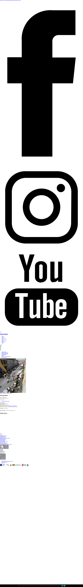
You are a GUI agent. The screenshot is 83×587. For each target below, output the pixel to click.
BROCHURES (13, 0)
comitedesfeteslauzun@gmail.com (12, 406)
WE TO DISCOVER (5, 353)
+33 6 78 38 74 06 (13, 405)
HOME (1, 393)
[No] (81, 585)
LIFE (3, 342)
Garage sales (10, 393)
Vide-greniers (4, 334)
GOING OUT (4, 341)
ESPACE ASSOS (18, 0)
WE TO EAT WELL (5, 352)
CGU (64, 585)
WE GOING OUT (4, 354)
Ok (62, 585)
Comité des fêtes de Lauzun (5, 401)
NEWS (1, 0)
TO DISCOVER (4, 339)
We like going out (5, 393)
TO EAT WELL (4, 338)
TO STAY (3, 336)
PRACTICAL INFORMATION (6, 0)
